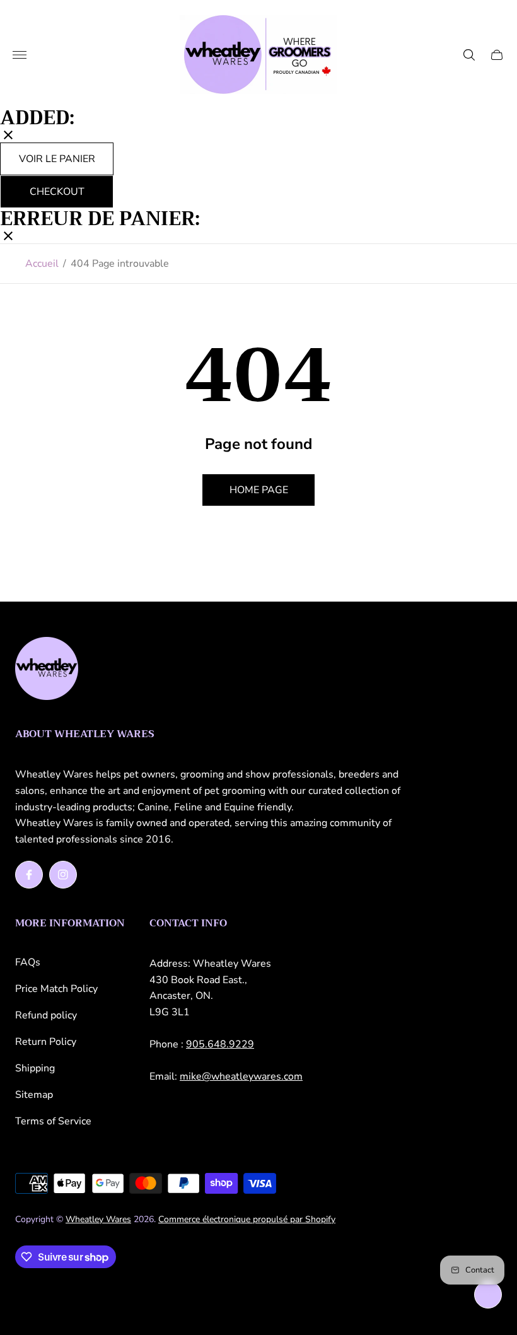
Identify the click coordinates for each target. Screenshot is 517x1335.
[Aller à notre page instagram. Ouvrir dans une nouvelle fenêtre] (63, 875)
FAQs (27, 962)
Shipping (35, 1068)
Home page (258, 490)
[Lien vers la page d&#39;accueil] (46, 669)
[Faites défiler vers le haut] (488, 1295)
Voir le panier (57, 159)
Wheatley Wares (98, 1219)
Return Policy (45, 1042)
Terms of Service (53, 1121)
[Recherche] (469, 55)
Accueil (42, 264)
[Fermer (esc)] (8, 136)
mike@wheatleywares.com (241, 1076)
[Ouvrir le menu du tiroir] (19, 55)
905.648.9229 (220, 1044)
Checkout (57, 192)
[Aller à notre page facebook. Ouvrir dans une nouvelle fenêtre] (29, 875)
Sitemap (34, 1095)
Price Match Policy (56, 989)
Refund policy (46, 1015)
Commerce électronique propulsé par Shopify (246, 1219)
